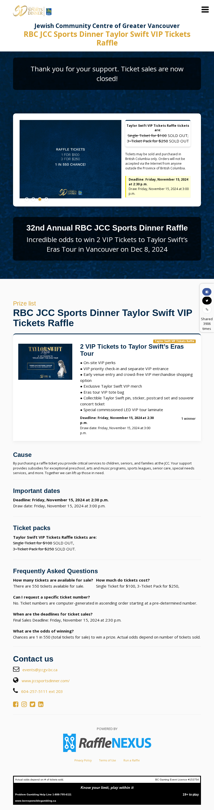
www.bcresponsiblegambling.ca (35, 800)
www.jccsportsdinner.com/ (46, 680)
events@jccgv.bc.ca (39, 669)
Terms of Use (107, 760)
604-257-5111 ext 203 (42, 691)
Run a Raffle (131, 760)
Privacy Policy (83, 760)
